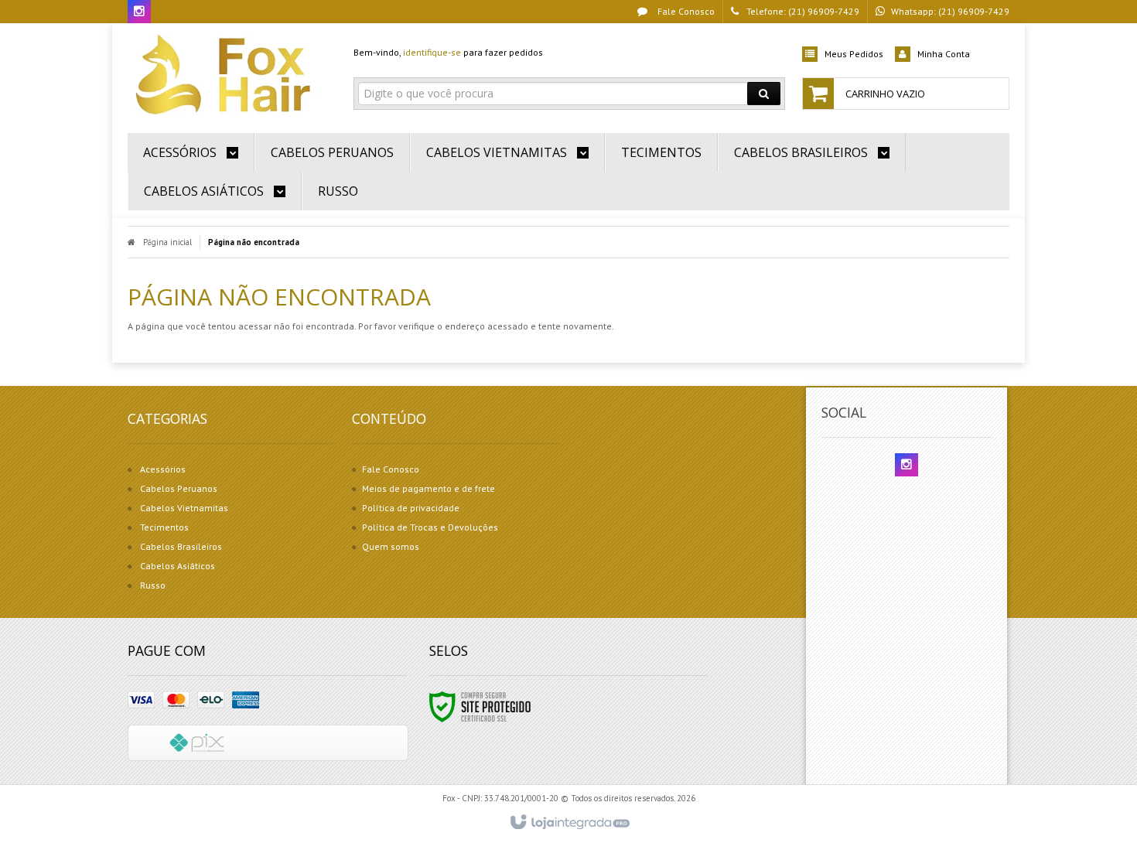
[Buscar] (763, 93)
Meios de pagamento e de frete (428, 488)
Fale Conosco (685, 11)
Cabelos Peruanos (178, 488)
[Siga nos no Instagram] (139, 12)
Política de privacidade (410, 508)
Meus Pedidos (854, 54)
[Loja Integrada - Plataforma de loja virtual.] (569, 823)
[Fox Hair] (229, 74)
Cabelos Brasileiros (181, 546)
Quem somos (390, 546)
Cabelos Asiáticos (177, 566)
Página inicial (167, 242)
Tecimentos (164, 527)
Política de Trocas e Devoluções (430, 527)
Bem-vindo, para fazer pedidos (448, 52)
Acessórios (163, 469)
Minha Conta (943, 54)
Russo (153, 585)
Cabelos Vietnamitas (184, 508)
